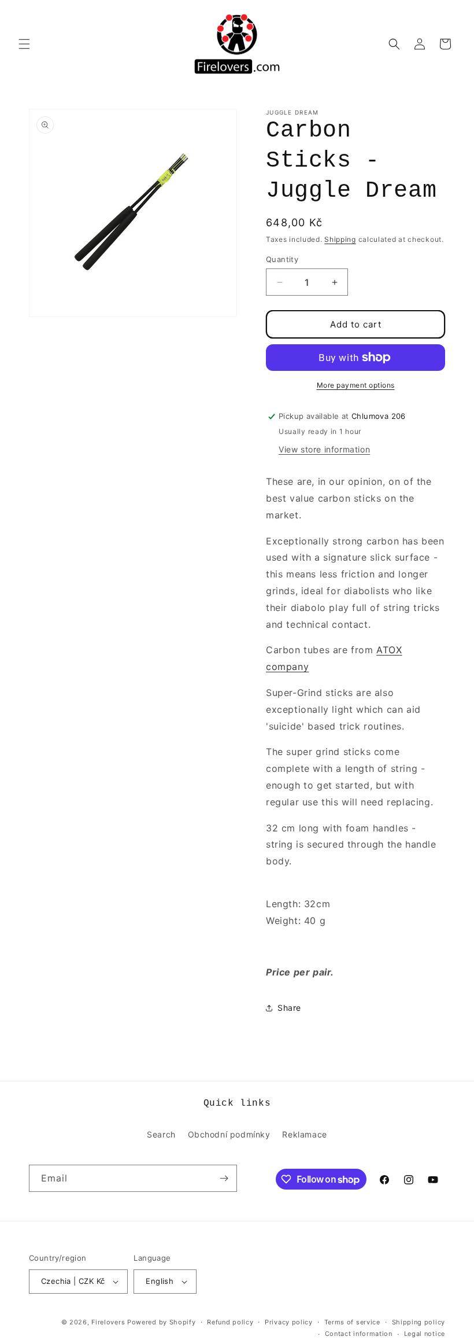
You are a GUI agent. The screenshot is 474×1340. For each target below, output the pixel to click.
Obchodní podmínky (229, 1134)
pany (297, 666)
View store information (324, 449)
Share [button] (289, 1008)
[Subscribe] (223, 1178)
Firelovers (108, 1322)
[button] (24, 44)
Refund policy (230, 1322)
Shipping (340, 239)
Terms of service (352, 1322)
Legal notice (424, 1334)
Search (161, 1134)
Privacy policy (289, 1322)
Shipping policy (419, 1322)
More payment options (356, 385)
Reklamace (304, 1134)
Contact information (358, 1334)
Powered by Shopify (161, 1322)
